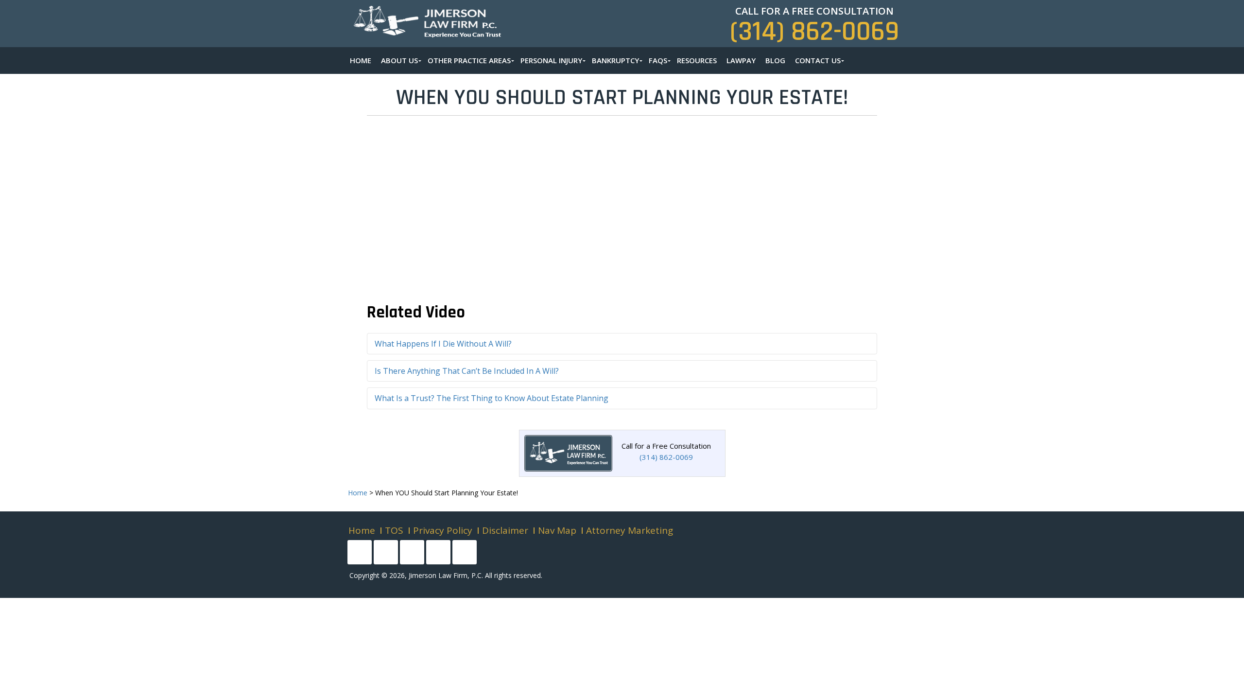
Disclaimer (505, 530)
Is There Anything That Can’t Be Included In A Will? (467, 371)
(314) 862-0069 (814, 32)
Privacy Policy (442, 530)
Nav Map (557, 530)
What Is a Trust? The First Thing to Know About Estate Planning (491, 398)
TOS (394, 530)
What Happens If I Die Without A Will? (443, 343)
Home (361, 530)
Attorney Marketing (629, 530)
